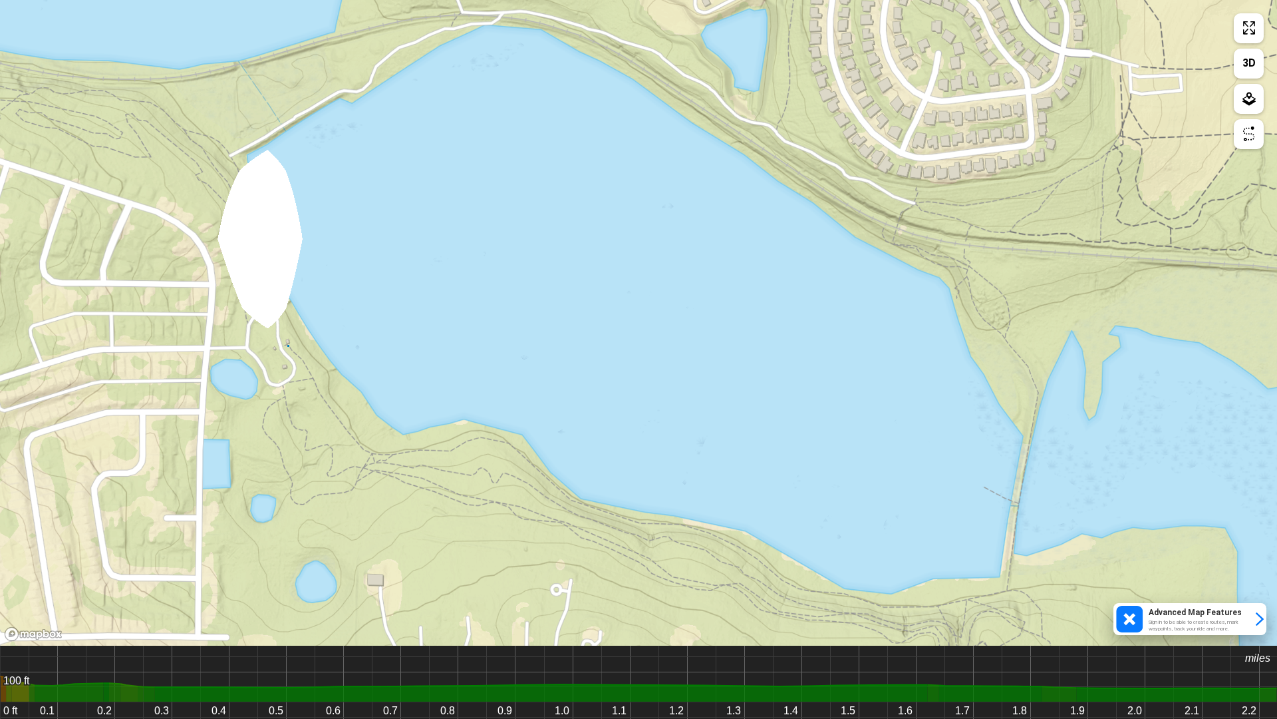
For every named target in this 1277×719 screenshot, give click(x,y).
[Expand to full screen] (1249, 28)
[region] (638, 323)
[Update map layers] (1249, 99)
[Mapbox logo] (33, 634)
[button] (1189, 619)
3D (1249, 63)
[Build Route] (1249, 134)
